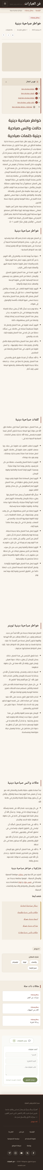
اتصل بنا (10, 1131)
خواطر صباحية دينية (28, 89)
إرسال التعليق (30, 1079)
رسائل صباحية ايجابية (29, 906)
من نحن (21, 1131)
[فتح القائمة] (5, 3)
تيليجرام (15, 962)
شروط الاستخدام (30, 1138)
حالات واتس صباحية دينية (25, 102)
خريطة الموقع (16, 1145)
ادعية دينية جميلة (31, 919)
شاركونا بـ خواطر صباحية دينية (22, 107)
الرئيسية (38, 10)
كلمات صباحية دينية (27, 93)
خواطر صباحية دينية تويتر (26, 98)
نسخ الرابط (33, 967)
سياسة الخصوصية (13, 1138)
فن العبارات (11, 1161)
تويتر (24, 962)
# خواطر (36, 948)
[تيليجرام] (9, 1153)
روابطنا (29, 1145)
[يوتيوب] (21, 1153)
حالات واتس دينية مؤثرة (28, 933)
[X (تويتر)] (27, 1153)
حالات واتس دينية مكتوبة (27, 912)
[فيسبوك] (33, 1153)
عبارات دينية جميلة (30, 926)
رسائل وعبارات (28, 10)
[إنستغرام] (15, 1153)
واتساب (34, 962)
